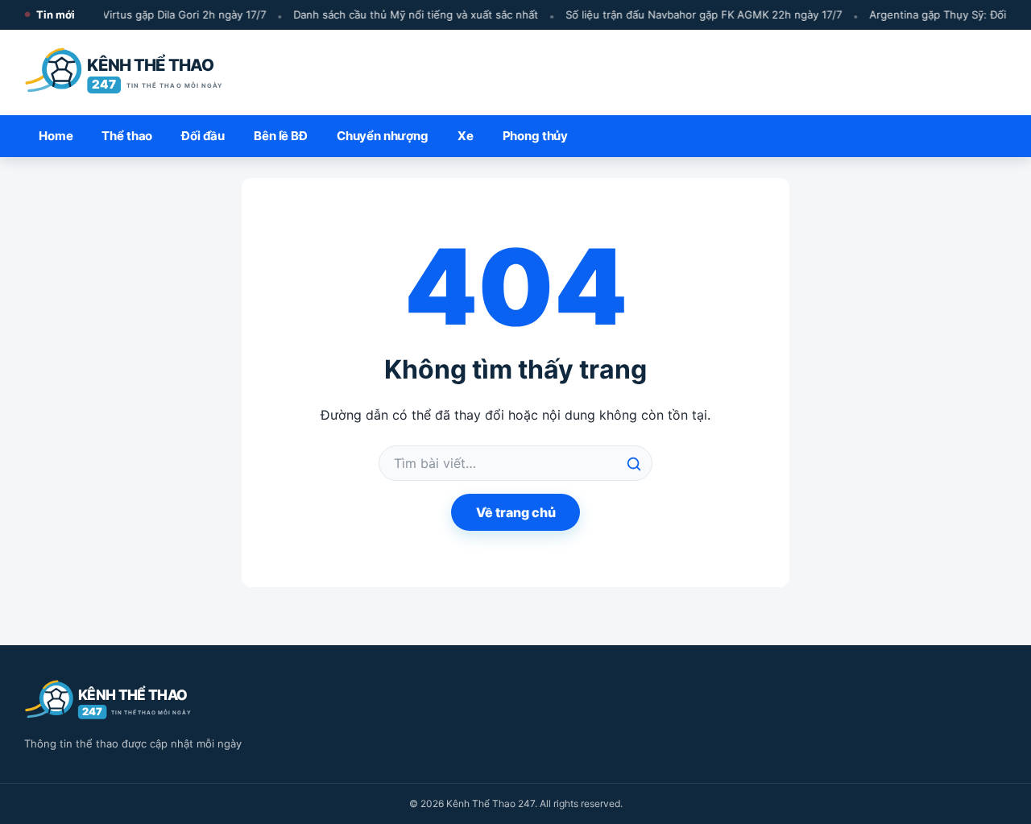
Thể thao (126, 135)
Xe (466, 135)
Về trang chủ (516, 512)
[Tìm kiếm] (634, 464)
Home (55, 135)
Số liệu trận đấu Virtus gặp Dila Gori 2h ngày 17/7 (139, 14)
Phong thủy (536, 135)
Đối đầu (203, 135)
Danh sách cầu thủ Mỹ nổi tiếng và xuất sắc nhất (411, 14)
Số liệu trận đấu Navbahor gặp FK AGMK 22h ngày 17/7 (699, 14)
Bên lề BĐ (281, 135)
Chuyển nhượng (383, 135)
